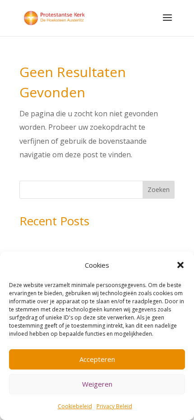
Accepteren (97, 359)
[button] (180, 264)
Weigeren (97, 383)
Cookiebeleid (75, 406)
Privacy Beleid (114, 406)
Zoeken (159, 189)
